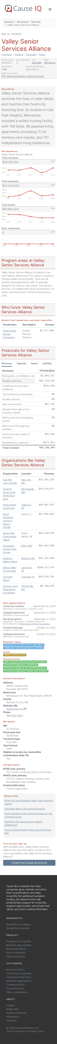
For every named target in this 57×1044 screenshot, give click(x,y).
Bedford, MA (28, 558)
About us (11, 1020)
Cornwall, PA (28, 576)
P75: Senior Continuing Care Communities (24, 76)
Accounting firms (15, 969)
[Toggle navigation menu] (50, 9)
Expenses (21, 363)
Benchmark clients (16, 948)
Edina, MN (26, 545)
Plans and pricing (15, 956)
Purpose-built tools (16, 1012)
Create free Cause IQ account (29, 862)
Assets (34, 363)
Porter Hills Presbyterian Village (9, 536)
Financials (31, 54)
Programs (7, 54)
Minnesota (22, 21)
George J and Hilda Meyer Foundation (10, 589)
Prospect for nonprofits (18, 941)
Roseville (36, 21)
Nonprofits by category (18, 924)
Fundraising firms (15, 984)
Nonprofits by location (18, 928)
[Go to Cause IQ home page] (23, 9)
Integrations (12, 1016)
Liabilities (47, 363)
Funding (19, 54)
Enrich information (16, 952)
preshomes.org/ (15, 708)
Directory (9, 21)
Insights (10, 1005)
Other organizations (16, 992)
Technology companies (18, 973)
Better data (12, 1009)
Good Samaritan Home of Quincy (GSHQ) (8, 521)
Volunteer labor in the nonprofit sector (24, 808)
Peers (42, 54)
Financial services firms (18, 977)
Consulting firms (15, 988)
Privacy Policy (37, 1031)
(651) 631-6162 (14, 715)
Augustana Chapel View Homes (9, 549)
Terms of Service (15, 1031)
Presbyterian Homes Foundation (9, 334)
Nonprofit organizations (19, 980)
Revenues (7, 363)
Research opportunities (19, 945)
